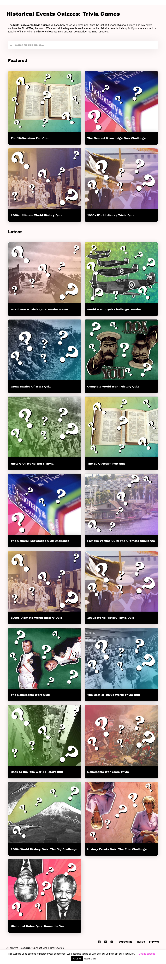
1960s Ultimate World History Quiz (36, 215)
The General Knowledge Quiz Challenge (116, 138)
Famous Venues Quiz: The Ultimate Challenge (121, 540)
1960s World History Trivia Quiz (110, 215)
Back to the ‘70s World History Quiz (37, 772)
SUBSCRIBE (126, 942)
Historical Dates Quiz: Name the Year (38, 926)
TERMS (141, 942)
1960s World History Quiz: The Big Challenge (44, 849)
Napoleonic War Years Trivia (108, 772)
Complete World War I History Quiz (113, 386)
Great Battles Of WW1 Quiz (31, 386)
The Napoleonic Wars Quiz (30, 694)
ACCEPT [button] (77, 959)
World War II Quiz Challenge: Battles (114, 309)
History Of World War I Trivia (32, 463)
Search (11, 45)
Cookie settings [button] (147, 953)
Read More (90, 958)
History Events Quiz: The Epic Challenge (117, 849)
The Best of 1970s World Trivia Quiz (113, 694)
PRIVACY (154, 942)
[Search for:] (83, 44)
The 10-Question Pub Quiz (30, 138)
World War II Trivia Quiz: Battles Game (39, 309)
